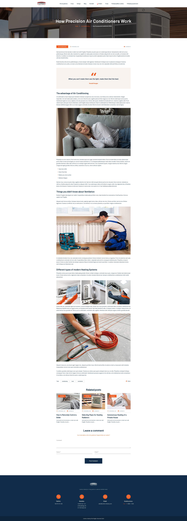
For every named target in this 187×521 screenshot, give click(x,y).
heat (73, 381)
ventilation (80, 381)
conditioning (65, 381)
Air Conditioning (62, 46)
